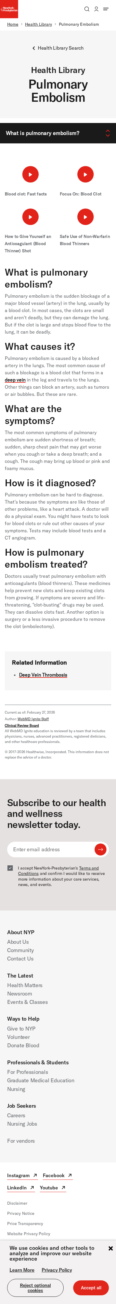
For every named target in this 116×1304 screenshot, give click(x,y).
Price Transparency (25, 1223)
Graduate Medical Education (40, 1080)
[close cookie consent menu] (111, 1249)
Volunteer (18, 1037)
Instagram (22, 1176)
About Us (18, 941)
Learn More (22, 1270)
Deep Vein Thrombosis (43, 675)
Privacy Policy (57, 1270)
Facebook (58, 1176)
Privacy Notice (21, 1213)
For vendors (21, 1140)
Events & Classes (27, 1001)
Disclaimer (17, 1203)
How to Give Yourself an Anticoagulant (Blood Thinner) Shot (28, 243)
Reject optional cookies (35, 1287)
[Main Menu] (106, 9)
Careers (16, 1115)
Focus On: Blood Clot (80, 194)
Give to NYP (21, 1028)
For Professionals (27, 1072)
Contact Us (20, 958)
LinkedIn (21, 1188)
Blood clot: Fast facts (26, 194)
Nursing (16, 1089)
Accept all (91, 1288)
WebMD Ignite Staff (33, 719)
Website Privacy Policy (28, 1233)
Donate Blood (23, 1045)
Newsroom (19, 993)
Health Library (38, 24)
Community (20, 950)
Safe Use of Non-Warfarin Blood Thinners (85, 240)
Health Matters (25, 985)
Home (12, 24)
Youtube (53, 1188)
